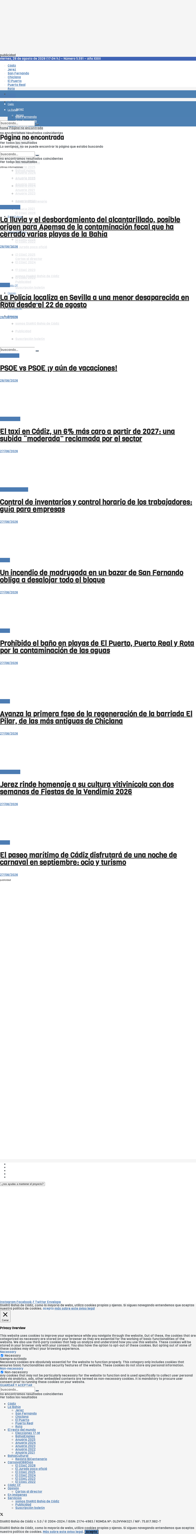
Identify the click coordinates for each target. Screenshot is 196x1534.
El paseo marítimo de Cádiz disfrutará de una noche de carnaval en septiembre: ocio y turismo (88, 858)
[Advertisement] (98, 27)
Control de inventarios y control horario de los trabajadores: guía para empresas (96, 505)
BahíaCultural (18, 1456)
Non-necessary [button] (11, 1368)
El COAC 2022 (25, 242)
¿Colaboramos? (19, 1177)
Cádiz (12, 1404)
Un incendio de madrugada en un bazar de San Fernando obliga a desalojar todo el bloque (91, 576)
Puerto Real (24, 1423)
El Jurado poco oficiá (31, 247)
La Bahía (14, 1407)
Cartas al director (28, 1491)
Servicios (15, 1498)
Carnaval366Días (20, 1462)
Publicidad (16, 1170)
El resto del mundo (18, 150)
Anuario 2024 (25, 1443)
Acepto (91, 1532)
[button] (22, 1184)
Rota (18, 1426)
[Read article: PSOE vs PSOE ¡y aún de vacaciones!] (98, 336)
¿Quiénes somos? (21, 1164)
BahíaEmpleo (25, 1436)
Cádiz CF (14, 1485)
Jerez (19, 1410)
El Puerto (22, 1420)
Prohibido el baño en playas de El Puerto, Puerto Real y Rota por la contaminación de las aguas (97, 646)
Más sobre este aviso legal (63, 1532)
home (4, 128)
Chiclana (22, 1417)
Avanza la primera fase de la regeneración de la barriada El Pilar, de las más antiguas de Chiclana (96, 717)
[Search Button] (37, 124)
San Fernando (26, 1413)
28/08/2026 (9, 247)
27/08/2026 (9, 451)
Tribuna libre (9, 355)
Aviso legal (16, 1174)
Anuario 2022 (25, 1449)
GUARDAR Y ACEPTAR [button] (16, 1385)
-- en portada (10, 207)
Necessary (13, 1355)
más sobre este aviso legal (75, 1308)
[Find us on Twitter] (1, 1515)
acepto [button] (48, 1308)
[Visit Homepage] (40, 83)
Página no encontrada (26, 128)
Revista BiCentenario (31, 1459)
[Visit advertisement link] (9, 105)
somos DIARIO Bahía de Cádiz (37, 1501)
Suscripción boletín (30, 287)
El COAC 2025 (25, 1472)
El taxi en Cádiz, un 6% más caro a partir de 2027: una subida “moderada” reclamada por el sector (87, 435)
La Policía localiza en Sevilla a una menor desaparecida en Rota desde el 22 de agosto (94, 301)
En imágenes (17, 1495)
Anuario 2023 (25, 1446)
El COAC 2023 (25, 1478)
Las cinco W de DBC (23, 1167)
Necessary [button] (8, 1352)
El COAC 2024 (25, 1475)
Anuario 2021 (25, 1452)
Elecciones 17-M (27, 1433)
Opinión (13, 1488)
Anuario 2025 (25, 167)
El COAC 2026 (25, 213)
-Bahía (5, 285)
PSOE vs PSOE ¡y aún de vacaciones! (58, 368)
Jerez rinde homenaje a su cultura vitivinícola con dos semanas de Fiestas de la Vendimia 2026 (87, 788)
